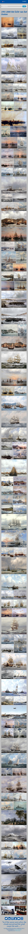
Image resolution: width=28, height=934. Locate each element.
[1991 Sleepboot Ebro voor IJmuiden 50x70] (7, 82)
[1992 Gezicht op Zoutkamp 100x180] (14, 125)
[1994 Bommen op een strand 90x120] (7, 395)
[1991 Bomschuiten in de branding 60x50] (22, 38)
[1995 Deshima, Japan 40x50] (7, 556)
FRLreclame (17, 930)
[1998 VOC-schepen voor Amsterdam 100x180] (20, 849)
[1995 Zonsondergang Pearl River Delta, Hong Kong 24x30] (6, 616)
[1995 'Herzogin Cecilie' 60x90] (14, 529)
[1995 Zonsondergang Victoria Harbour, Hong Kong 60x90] (19, 616)
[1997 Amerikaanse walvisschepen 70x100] (7, 727)
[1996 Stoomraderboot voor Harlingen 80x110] (7, 704)
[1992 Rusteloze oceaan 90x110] (6, 201)
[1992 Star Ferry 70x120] (20, 201)
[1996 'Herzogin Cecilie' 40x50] (14, 633)
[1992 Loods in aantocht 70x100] (20, 175)
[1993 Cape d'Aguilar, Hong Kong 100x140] (14, 307)
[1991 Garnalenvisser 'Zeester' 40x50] (7, 56)
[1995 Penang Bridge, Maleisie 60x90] (14, 589)
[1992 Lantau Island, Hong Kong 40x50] (7, 175)
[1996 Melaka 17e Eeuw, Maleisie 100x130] (14, 669)
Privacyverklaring (17, 929)
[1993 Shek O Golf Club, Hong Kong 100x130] (7, 280)
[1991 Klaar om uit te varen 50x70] (7, 110)
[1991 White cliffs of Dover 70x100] (7, 100)
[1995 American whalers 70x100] (14, 546)
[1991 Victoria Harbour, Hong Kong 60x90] (20, 91)
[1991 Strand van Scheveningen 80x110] (20, 82)
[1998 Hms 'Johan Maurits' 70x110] (20, 809)
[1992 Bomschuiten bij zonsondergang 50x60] (7, 157)
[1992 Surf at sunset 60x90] (18, 136)
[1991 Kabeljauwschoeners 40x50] (21, 56)
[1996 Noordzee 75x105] (7, 678)
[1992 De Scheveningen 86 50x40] (5, 136)
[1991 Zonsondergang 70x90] (20, 100)
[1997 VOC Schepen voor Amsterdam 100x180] (20, 775)
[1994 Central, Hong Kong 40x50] (6, 449)
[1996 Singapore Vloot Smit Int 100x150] (20, 678)
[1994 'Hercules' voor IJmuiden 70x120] (14, 441)
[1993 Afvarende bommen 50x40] (21, 262)
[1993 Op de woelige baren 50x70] (7, 270)
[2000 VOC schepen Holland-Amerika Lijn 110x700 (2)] (8, 914)
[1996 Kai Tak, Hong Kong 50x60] (7, 652)
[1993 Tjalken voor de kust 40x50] (8, 262)
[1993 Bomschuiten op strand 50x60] (21, 289)
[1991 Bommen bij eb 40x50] (7, 26)
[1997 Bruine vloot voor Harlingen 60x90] (21, 727)
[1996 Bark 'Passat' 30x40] (7, 643)
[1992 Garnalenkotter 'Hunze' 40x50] (20, 110)
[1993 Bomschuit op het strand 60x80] (7, 289)
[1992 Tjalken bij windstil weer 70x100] (7, 210)
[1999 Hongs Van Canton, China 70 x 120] (20, 898)
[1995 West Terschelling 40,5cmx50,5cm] (7, 504)
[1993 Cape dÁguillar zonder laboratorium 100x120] (14, 323)
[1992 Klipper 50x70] (20, 167)
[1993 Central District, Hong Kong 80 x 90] (9, 335)
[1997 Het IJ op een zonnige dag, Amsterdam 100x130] (7, 737)
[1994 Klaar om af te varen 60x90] (14, 385)
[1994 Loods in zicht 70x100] (20, 458)
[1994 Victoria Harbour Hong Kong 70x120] (20, 485)
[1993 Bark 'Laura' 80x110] (20, 280)
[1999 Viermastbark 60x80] (20, 859)
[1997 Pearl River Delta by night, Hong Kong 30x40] (20, 737)
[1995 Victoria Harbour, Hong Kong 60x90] (20, 504)
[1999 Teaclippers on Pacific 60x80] (5, 905)
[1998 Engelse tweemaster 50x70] (7, 800)
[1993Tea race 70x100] (14, 368)
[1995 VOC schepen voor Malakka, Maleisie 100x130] (20, 607)
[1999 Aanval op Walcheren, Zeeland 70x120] (14, 890)
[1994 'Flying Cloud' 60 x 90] (14, 426)
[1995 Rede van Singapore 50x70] (7, 598)
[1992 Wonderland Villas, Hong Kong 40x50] (7, 250)
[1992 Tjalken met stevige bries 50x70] (20, 210)
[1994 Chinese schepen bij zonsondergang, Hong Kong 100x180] (19, 449)
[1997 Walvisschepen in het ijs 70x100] (14, 792)
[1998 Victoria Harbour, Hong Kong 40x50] (6, 849)
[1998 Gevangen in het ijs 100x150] (20, 800)
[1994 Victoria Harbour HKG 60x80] (20, 494)
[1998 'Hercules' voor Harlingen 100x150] (7, 809)
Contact (24, 1)
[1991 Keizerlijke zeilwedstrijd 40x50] (14, 73)
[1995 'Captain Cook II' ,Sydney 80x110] (20, 513)
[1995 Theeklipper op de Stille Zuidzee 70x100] (7, 607)
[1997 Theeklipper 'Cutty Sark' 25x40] (14, 752)
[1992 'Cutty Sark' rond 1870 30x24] (22, 147)
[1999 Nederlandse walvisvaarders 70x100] (7, 859)
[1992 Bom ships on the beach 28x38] (9, 147)
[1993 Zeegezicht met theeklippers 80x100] (21, 250)
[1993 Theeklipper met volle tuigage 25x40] (22, 335)
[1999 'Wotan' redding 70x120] (14, 873)
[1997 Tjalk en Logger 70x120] (14, 767)
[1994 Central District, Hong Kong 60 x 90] (21, 395)
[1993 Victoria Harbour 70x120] (14, 350)
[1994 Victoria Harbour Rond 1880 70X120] (14, 409)
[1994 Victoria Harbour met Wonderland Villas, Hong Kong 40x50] (7, 494)
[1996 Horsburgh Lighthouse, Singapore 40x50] (20, 643)
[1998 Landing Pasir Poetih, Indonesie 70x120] (14, 824)
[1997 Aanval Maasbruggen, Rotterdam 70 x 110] (14, 718)
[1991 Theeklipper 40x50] (20, 26)
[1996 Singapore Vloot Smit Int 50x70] (14, 695)
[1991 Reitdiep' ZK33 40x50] (20, 47)
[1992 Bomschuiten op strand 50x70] (20, 157)
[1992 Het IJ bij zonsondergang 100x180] (14, 241)
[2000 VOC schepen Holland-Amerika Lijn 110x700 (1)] (18, 905)
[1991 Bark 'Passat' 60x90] (9, 38)
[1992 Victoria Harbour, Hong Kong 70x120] (14, 226)
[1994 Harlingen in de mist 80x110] (7, 458)
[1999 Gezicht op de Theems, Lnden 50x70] (6, 898)
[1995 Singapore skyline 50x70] (20, 598)
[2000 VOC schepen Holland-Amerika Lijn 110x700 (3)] (21, 914)
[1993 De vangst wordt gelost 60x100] (20, 270)
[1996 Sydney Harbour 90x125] (20, 704)
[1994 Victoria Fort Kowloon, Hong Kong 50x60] (7, 485)
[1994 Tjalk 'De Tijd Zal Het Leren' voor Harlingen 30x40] (14, 475)
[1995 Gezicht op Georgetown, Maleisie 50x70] (14, 573)
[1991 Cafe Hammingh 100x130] (7, 47)
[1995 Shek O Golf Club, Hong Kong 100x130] (7, 513)
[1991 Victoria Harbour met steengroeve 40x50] (7, 91)
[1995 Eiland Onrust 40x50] (20, 556)
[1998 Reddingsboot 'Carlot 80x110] (14, 840)
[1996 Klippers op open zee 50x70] (20, 652)
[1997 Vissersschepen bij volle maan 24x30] (6, 775)
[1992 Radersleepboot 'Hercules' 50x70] (14, 192)
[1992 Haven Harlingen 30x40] (7, 167)
